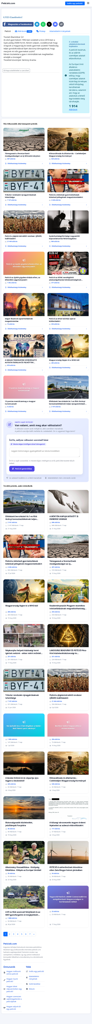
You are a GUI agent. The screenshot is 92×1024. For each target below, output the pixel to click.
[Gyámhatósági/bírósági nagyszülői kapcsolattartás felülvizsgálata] (68, 229)
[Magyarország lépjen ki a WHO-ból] (68, 352)
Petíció (8, 31)
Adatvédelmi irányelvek (59, 31)
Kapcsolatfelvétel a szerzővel (17, 70)
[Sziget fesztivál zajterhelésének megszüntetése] (24, 312)
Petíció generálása (23, 468)
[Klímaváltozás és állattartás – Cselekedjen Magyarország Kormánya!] (68, 147)
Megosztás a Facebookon (20, 24)
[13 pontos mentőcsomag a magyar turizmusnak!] (24, 395)
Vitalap (42, 31)
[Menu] (88, 3)
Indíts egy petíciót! (75, 3)
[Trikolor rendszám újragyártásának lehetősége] (24, 188)
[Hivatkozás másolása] (61, 24)
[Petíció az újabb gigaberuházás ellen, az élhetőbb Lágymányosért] (24, 271)
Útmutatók (9, 966)
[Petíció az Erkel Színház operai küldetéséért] (68, 312)
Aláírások (24, 31)
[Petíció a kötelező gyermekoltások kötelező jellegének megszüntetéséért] (68, 188)
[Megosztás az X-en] (49, 24)
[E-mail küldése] (55, 24)
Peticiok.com (8, 3)
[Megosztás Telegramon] (37, 24)
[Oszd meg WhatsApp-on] (43, 24)
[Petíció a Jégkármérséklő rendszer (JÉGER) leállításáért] (24, 229)
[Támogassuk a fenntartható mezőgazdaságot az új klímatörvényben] (24, 147)
